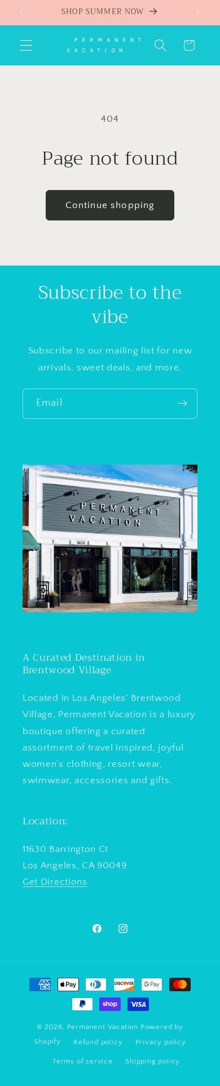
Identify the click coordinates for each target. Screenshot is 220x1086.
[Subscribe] (182, 404)
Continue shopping (110, 205)
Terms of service (82, 1061)
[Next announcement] (198, 12)
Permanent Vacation (103, 1027)
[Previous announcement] (22, 12)
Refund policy (97, 1042)
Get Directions (55, 881)
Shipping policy (152, 1061)
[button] (26, 45)
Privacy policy (160, 1042)
